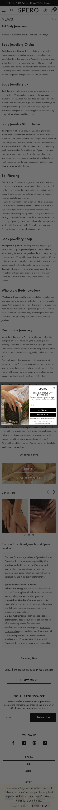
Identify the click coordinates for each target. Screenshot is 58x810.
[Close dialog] (54, 387)
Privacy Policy (51, 421)
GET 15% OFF (42, 410)
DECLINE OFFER (42, 415)
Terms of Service (46, 421)
